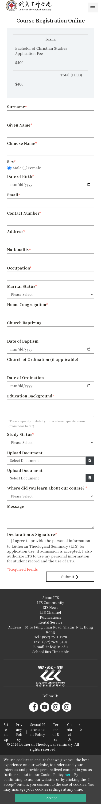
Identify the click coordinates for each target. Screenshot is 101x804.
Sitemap (6, 732)
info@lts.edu (57, 646)
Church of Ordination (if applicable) (42, 359)
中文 (80, 727)
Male (17, 167)
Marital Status (21, 286)
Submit (68, 576)
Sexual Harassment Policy (37, 729)
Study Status (19, 434)
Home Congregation (26, 304)
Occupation (18, 268)
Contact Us (69, 732)
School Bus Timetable (50, 651)
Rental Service (50, 622)
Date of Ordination (25, 377)
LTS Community (50, 602)
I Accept (50, 798)
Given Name (19, 125)
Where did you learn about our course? (46, 488)
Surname (16, 106)
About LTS (50, 597)
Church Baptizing (24, 322)
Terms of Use (55, 732)
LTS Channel (50, 612)
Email (12, 194)
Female (34, 167)
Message (15, 506)
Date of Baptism (23, 341)
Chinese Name (21, 143)
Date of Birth (19, 176)
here (68, 774)
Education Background (29, 395)
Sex (10, 161)
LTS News (50, 607)
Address (15, 231)
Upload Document (25, 452)
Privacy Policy (19, 732)
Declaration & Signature (31, 534)
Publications (50, 617)
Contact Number (23, 213)
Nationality (18, 249)
